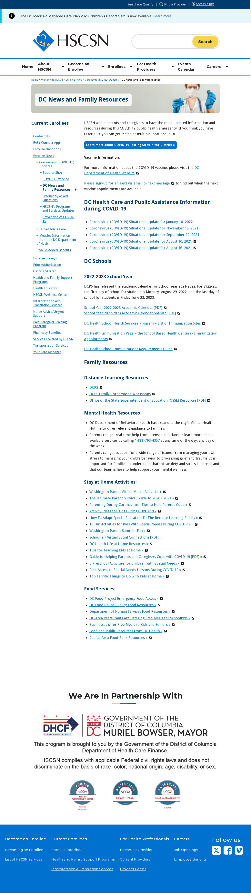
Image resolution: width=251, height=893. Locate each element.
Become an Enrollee (78, 67)
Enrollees (117, 67)
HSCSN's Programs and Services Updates (59, 208)
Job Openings (186, 850)
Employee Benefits (190, 859)
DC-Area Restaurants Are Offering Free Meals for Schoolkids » (139, 618)
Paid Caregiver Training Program (50, 324)
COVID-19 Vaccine (56, 179)
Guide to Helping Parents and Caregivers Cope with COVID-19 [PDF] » (145, 557)
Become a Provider (136, 850)
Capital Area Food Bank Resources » (118, 638)
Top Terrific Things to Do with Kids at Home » (126, 576)
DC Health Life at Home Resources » (118, 544)
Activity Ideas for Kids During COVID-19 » (122, 511)
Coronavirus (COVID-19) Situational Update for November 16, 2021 (143, 228)
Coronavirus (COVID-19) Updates (56, 164)
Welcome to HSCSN (52, 79)
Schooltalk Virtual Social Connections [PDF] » (125, 537)
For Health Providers (146, 67)
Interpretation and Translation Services (47, 303)
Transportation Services (50, 345)
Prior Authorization (47, 265)
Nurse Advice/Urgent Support (48, 313)
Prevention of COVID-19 (58, 219)
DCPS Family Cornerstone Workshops (120, 394)
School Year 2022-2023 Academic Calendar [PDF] (123, 308)
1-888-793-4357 (147, 440)
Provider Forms (133, 869)
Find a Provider (175, 4)
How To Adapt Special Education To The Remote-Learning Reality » (143, 518)
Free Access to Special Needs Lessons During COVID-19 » (135, 570)
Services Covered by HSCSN (53, 339)
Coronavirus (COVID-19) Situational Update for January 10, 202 (140, 222)
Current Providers (135, 859)
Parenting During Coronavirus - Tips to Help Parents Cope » (138, 505)
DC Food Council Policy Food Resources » (122, 605)
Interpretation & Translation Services (82, 869)
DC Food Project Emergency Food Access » (123, 598)
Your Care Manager (47, 352)
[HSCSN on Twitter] (216, 850)
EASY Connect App (46, 143)
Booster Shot (52, 172)
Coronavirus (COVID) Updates (102, 79)
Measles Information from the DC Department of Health (56, 240)
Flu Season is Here (52, 229)
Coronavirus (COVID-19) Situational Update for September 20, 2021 (144, 235)
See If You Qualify (140, 4)
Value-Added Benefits (55, 250)
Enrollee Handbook (47, 149)
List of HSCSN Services (23, 859)
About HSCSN (44, 67)
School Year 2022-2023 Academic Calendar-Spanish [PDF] (130, 313)
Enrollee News (74, 79)
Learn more (162, 15)
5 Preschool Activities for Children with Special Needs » (134, 563)
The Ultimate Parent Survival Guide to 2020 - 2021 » (131, 498)
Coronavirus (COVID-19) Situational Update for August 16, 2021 (140, 248)
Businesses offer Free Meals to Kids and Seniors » (129, 624)
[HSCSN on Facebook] (228, 850)
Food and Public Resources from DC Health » (125, 631)
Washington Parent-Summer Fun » (117, 531)
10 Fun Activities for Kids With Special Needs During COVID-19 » (141, 524)
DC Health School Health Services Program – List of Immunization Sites (142, 323)
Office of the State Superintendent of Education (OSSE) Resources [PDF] (147, 400)
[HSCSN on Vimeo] (239, 850)
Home (27, 67)
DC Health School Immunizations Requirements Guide (128, 349)
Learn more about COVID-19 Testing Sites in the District (129, 145)
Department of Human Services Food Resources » (129, 611)
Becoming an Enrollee (24, 850)
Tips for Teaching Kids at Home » (116, 550)
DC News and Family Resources (141, 79)
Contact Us (41, 136)
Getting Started (44, 271)
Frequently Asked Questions (55, 198)
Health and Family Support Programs (52, 279)
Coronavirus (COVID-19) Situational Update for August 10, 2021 (140, 241)
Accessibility (205, 4)
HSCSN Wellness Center (50, 295)
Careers (214, 67)
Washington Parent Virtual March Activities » (125, 492)
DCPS (93, 387)
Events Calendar (186, 67)
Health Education (45, 288)
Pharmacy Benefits (47, 333)
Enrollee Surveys (45, 258)
